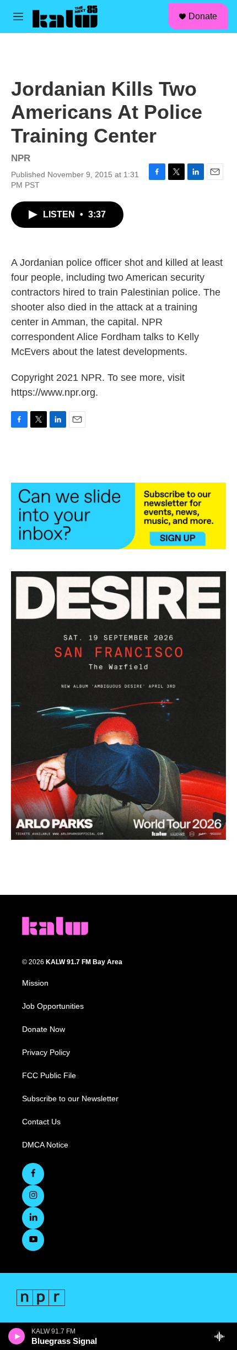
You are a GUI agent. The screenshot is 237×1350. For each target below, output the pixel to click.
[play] (17, 1336)
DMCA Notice (45, 1145)
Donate (202, 16)
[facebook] (33, 1174)
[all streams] (222, 1336)
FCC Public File (49, 1076)
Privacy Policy (46, 1052)
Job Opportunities (53, 1006)
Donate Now (43, 1029)
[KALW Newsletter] (118, 516)
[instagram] (33, 1196)
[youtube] (33, 1240)
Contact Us (41, 1122)
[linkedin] (33, 1218)
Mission (35, 983)
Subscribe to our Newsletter (70, 1099)
